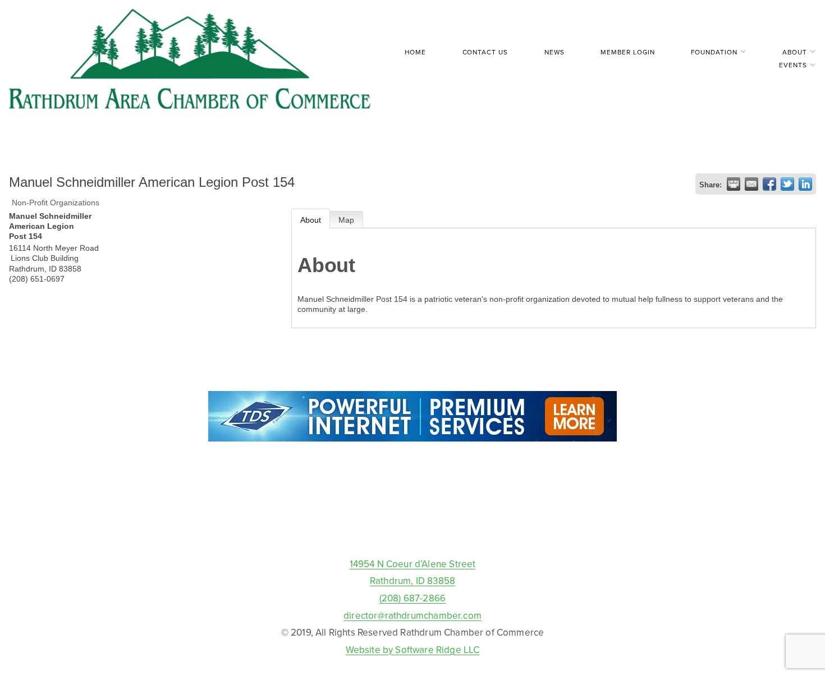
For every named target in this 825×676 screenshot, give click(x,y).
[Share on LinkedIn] (805, 184)
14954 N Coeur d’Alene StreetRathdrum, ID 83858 (413, 572)
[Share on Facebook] (769, 184)
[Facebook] (412, 529)
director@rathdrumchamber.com (412, 615)
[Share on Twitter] (787, 184)
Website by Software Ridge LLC (413, 649)
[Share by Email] (751, 184)
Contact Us (485, 52)
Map (346, 219)
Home (415, 52)
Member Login (627, 52)
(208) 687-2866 (412, 598)
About (310, 219)
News (554, 52)
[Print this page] (733, 184)
